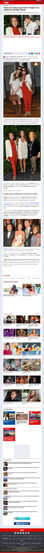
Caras (10, 538)
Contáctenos (18, 543)
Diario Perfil (5, 535)
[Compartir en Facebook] (29, 53)
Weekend (25, 535)
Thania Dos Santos (7, 249)
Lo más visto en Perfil (10, 489)
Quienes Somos (12, 543)
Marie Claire (15, 535)
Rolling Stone (29, 538)
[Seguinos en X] (20, 533)
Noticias (10, 535)
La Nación (28, 278)
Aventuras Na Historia (21, 538)
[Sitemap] (29, 533)
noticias (9, 412)
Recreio (39, 538)
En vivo (39, 2)
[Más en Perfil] (10, 409)
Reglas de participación (36, 543)
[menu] (3, 3)
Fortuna (20, 535)
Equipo (29, 543)
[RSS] (26, 533)
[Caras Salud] (22, 519)
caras (35, 412)
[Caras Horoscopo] (22, 524)
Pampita (7, 56)
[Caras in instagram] (15, 533)
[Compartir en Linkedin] (37, 53)
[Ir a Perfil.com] (39, 0)
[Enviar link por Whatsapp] (34, 53)
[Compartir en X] (32, 53)
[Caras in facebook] (18, 533)
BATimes (40, 535)
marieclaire (22, 412)
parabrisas (9, 429)
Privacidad (24, 543)
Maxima (22, 540)
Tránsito (22, 544)
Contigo (13, 538)
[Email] (39, 53)
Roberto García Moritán (21, 278)
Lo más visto (7, 460)
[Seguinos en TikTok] (23, 533)
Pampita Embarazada (36, 278)
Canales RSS (5, 543)
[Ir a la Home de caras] (6, 3)
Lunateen (35, 535)
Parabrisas (30, 535)
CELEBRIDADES (5, 5)
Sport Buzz (35, 538)
